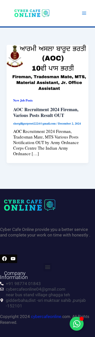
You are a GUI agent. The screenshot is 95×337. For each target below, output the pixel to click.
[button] (47, 267)
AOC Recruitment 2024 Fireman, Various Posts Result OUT (46, 112)
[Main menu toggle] (84, 13)
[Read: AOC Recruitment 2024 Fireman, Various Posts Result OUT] (47, 67)
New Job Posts (23, 100)
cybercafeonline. (46, 316)
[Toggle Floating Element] (77, 324)
